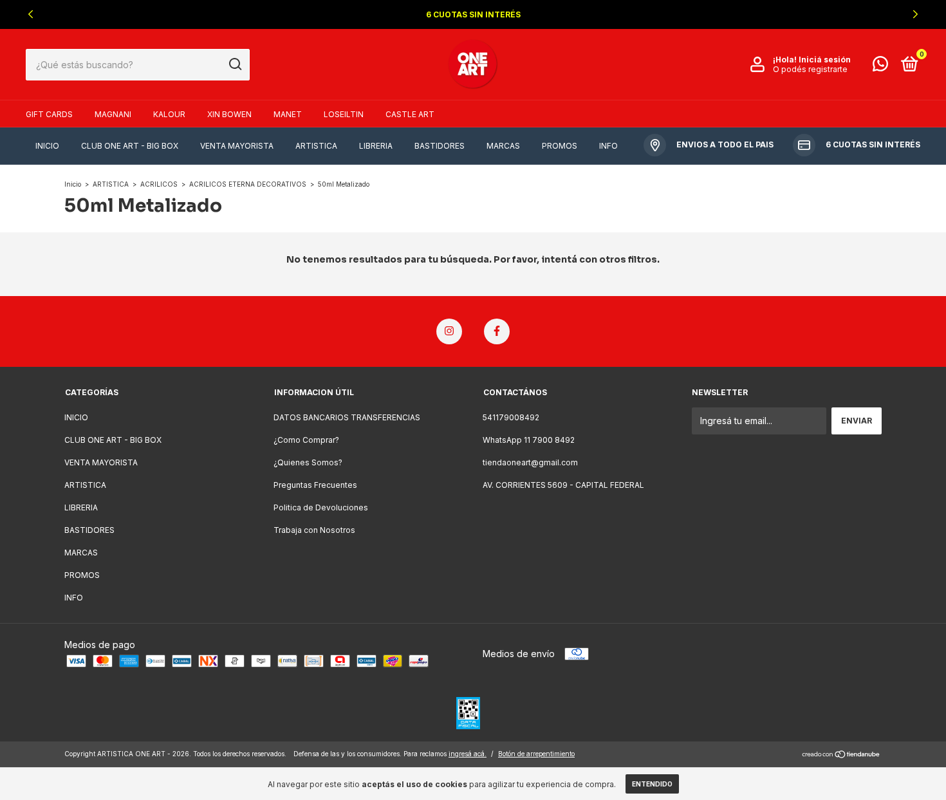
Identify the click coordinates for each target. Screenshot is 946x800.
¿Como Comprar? (306, 440)
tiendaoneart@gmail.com (530, 462)
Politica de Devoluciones (321, 507)
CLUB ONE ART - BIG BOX (129, 146)
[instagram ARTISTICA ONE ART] (449, 331)
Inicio (72, 184)
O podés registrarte (810, 69)
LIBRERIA (376, 146)
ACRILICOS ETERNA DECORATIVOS (247, 184)
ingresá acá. (468, 754)
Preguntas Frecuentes (315, 485)
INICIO (47, 146)
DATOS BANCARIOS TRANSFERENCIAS (347, 417)
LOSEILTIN (344, 114)
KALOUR (169, 114)
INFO (608, 146)
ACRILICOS (159, 184)
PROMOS (559, 146)
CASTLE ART (409, 114)
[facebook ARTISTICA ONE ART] (497, 331)
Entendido (652, 784)
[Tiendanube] (841, 755)
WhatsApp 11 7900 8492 (529, 440)
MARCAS (503, 146)
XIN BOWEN (229, 114)
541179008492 (511, 417)
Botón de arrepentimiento (536, 754)
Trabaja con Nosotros (314, 530)
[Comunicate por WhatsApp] (880, 66)
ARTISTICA (316, 146)
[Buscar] (234, 64)
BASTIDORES (439, 146)
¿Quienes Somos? (308, 462)
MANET (288, 114)
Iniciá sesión (825, 59)
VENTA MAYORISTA (237, 146)
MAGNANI (113, 114)
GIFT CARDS (49, 114)
